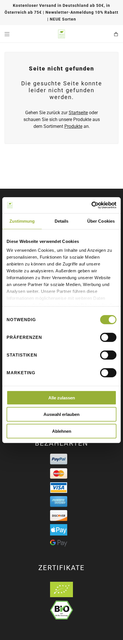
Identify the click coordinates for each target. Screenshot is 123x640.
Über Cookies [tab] (101, 220)
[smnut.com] (61, 34)
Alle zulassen (61, 397)
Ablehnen (61, 430)
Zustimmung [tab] (22, 220)
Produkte (73, 126)
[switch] (108, 337)
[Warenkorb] (116, 34)
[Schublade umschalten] (7, 34)
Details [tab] (62, 220)
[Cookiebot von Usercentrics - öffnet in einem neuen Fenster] (91, 205)
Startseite (78, 112)
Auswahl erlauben (61, 414)
